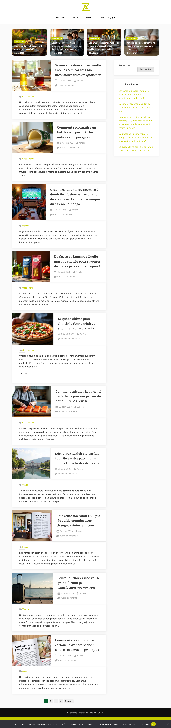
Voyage (111, 17)
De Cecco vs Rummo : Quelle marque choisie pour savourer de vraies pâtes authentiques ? (77, 261)
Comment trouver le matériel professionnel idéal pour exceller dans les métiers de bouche (66, 46)
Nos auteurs (71, 712)
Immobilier (77, 17)
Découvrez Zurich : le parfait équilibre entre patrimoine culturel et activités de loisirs (77, 458)
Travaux (100, 17)
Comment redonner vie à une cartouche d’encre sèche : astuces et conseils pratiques (77, 645)
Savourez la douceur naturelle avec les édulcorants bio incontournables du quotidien (78, 70)
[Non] (168, 724)
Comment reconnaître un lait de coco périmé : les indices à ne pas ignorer (76, 132)
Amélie (80, 80)
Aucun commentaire (67, 85)
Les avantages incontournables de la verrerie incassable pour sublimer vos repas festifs (104, 46)
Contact (101, 712)
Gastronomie (62, 17)
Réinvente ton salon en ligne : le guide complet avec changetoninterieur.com (78, 521)
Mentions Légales (87, 712)
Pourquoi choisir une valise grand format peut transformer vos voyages (78, 583)
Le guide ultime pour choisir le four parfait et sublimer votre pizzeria (76, 324)
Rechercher (124, 65)
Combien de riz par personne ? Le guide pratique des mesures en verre (141, 46)
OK (153, 724)
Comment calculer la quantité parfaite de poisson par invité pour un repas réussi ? (78, 396)
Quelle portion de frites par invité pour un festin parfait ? (29, 47)
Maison (89, 17)
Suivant (68, 701)
